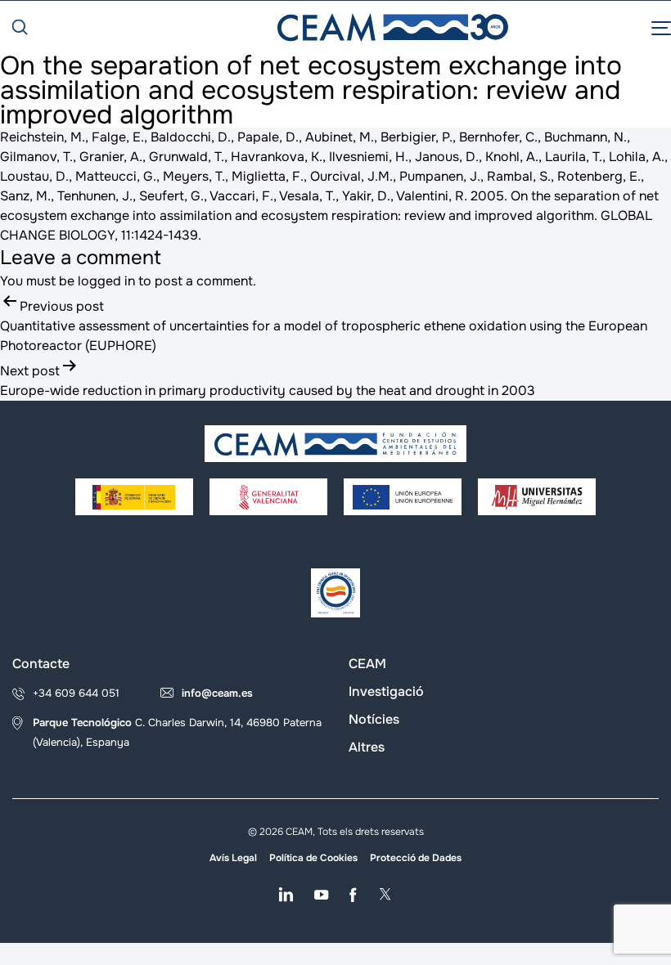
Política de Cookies (313, 857)
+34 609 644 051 (76, 693)
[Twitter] (385, 894)
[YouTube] (321, 895)
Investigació (386, 691)
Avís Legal (233, 857)
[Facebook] (353, 894)
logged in (106, 281)
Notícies (374, 719)
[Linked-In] (286, 894)
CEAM (367, 663)
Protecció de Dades (416, 857)
